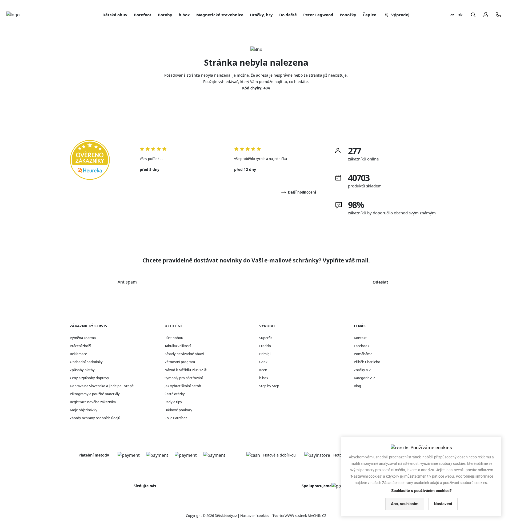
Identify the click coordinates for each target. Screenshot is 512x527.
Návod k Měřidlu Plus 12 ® (186, 369)
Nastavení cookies (254, 515)
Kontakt (360, 337)
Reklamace (78, 353)
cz (452, 14)
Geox (263, 361)
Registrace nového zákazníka (93, 401)
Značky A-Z (362, 369)
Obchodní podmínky (86, 361)
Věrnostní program (180, 361)
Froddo (265, 345)
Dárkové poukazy (178, 409)
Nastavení (443, 503)
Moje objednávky (83, 409)
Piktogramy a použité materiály (95, 393)
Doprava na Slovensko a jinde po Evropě (102, 385)
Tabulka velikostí (178, 345)
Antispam (127, 282)
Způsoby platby (82, 369)
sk (460, 14)
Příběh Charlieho (367, 361)
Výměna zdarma (83, 337)
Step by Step (269, 385)
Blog (357, 385)
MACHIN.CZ (317, 515)
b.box (263, 377)
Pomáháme (363, 353)
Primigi (264, 353)
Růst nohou (174, 337)
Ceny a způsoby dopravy (89, 377)
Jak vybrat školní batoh (183, 385)
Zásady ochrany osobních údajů (95, 417)
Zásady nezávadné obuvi (184, 353)
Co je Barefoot (176, 417)
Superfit (265, 337)
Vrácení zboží (80, 345)
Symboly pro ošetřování (184, 377)
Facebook (361, 345)
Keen (263, 369)
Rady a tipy (173, 401)
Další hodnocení (302, 192)
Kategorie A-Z (364, 377)
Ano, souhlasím (404, 503)
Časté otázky (175, 393)
